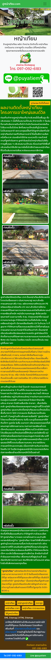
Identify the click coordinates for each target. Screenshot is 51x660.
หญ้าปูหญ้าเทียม (25, 603)
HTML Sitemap (26, 617)
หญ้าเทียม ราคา (12, 608)
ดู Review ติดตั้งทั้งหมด (40, 103)
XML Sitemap (10, 617)
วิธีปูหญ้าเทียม (11, 613)
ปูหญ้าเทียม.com (11, 4)
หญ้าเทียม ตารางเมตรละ (33, 608)
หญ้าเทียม (10, 603)
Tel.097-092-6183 (13, 655)
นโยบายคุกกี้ (11, 631)
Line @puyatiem (38, 655)
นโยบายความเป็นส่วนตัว (25, 628)
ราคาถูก (39, 603)
